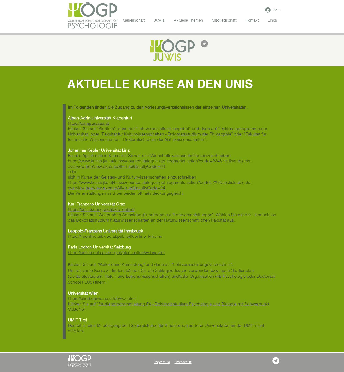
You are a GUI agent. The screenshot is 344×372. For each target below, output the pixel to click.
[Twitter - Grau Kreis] (204, 43)
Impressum (162, 362)
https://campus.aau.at (88, 123)
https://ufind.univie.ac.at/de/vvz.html (101, 298)
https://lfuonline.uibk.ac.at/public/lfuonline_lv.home (115, 236)
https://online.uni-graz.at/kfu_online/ (101, 209)
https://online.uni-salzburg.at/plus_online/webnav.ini (116, 252)
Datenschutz (183, 362)
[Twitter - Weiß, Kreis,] (275, 360)
